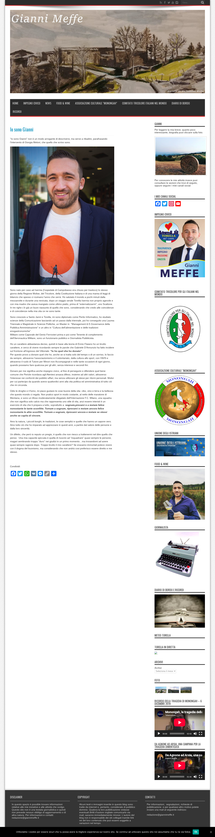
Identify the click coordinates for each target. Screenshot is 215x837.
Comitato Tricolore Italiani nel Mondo (144, 103)
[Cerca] (202, 2)
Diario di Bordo (181, 103)
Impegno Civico (31, 103)
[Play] (159, 733)
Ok (195, 832)
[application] (180, 722)
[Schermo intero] (200, 733)
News (48, 103)
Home (15, 103)
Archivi (158, 668)
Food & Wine (63, 103)
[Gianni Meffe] (107, 91)
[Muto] (195, 733)
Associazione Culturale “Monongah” (96, 103)
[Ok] (210, 832)
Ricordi (17, 112)
